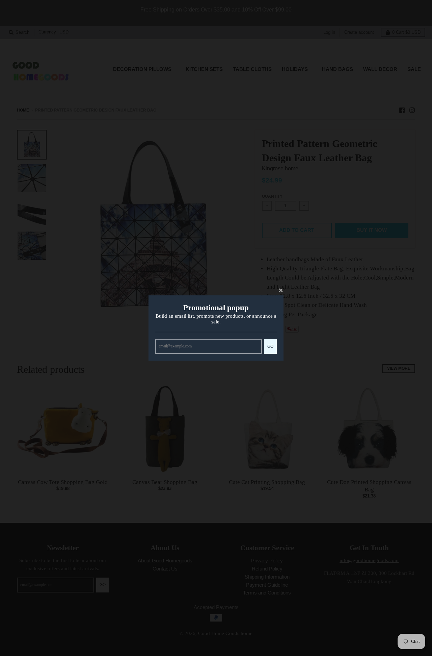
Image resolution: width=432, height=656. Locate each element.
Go (270, 346)
